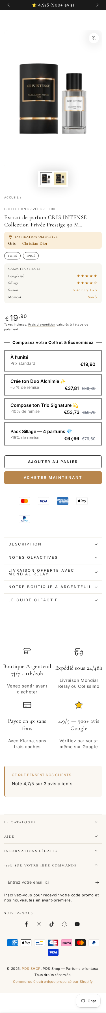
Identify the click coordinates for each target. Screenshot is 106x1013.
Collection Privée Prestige (30, 209)
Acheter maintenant (53, 477)
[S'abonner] (98, 882)
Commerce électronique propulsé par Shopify (53, 981)
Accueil (11, 197)
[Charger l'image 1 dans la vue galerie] (46, 179)
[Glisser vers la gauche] (9, 5)
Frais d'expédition (41, 324)
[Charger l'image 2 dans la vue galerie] (60, 179)
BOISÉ (12, 255)
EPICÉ (31, 255)
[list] (53, 701)
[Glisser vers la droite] (97, 5)
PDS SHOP (31, 968)
